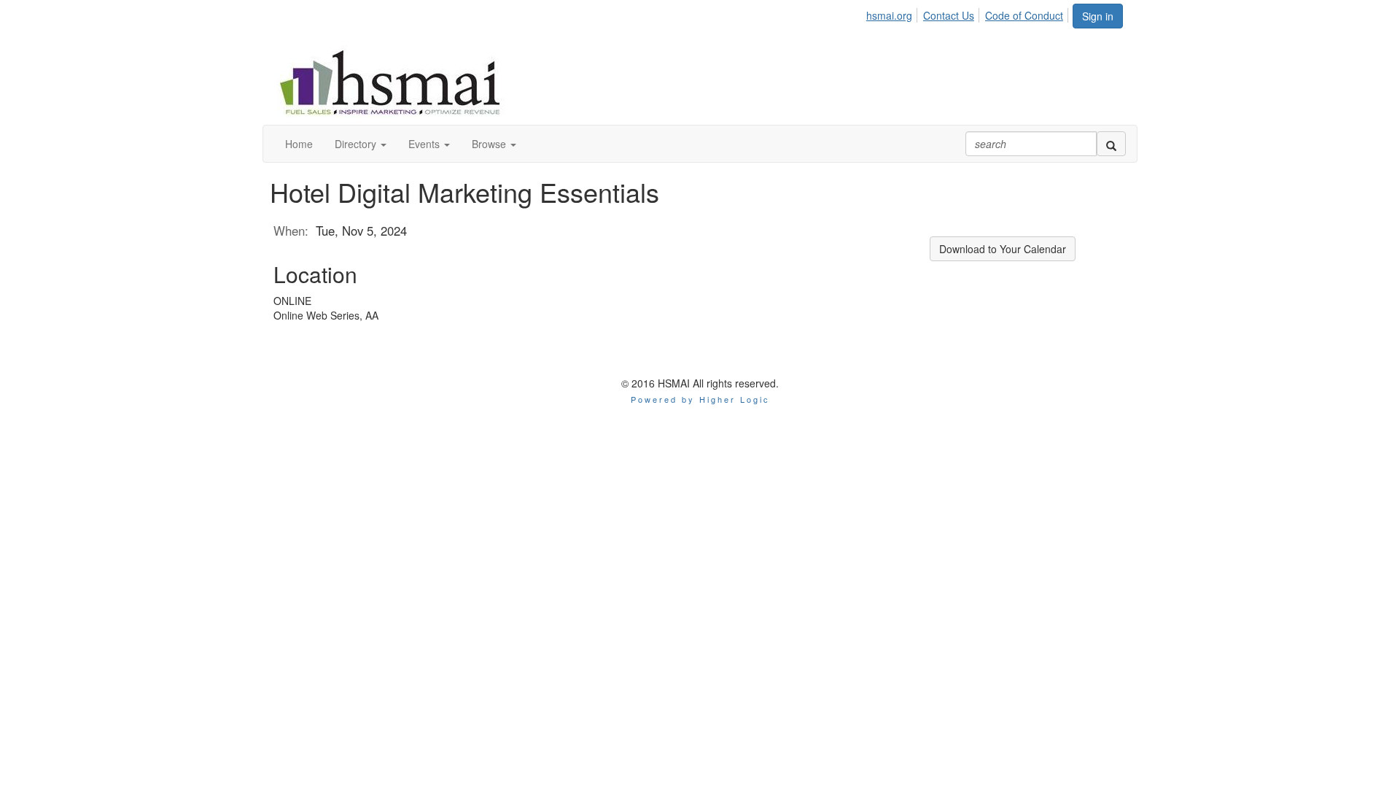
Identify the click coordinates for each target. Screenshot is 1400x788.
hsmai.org (889, 15)
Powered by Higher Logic (700, 399)
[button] (360, 143)
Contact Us (948, 15)
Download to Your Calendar (1002, 249)
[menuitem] (893, 13)
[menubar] (969, 13)
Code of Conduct (1024, 15)
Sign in (1097, 16)
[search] (1111, 143)
